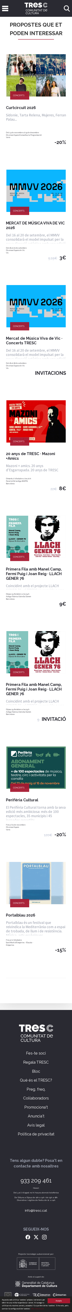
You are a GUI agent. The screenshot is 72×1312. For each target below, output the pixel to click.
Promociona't (36, 1107)
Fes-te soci (36, 1053)
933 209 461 (36, 1180)
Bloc (36, 1071)
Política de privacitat (36, 1134)
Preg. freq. (36, 1089)
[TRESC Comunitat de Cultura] (36, 8)
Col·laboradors (36, 1098)
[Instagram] (44, 1236)
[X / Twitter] (36, 1236)
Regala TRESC (36, 1062)
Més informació (37, 1308)
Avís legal (36, 1125)
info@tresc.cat (36, 1210)
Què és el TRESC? (36, 1080)
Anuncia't (36, 1116)
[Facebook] (28, 1236)
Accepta (59, 1300)
